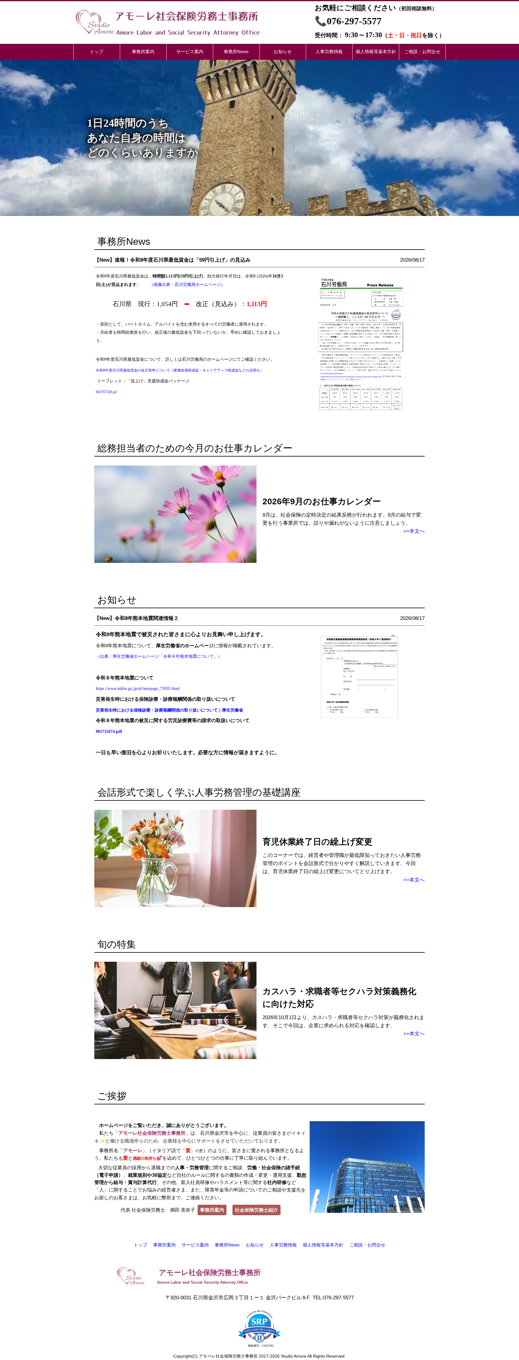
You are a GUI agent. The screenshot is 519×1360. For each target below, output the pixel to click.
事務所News (227, 1244)
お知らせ (255, 1244)
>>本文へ (414, 531)
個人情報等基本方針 (323, 1244)
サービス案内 (195, 1244)
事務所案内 (164, 1244)
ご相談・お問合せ (367, 1244)
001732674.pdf (109, 731)
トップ (140, 1244)
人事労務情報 (283, 1244)
